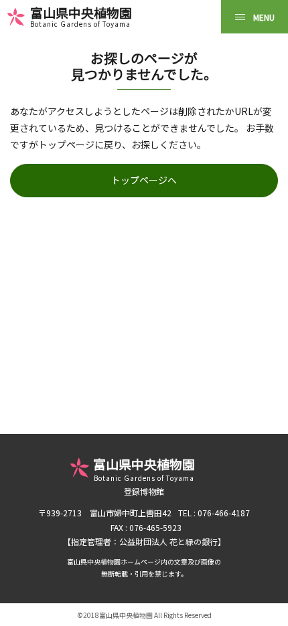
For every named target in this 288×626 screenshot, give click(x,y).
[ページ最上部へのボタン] (266, 604)
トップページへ (144, 180)
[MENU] (254, 16)
